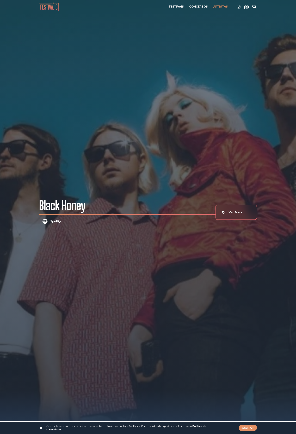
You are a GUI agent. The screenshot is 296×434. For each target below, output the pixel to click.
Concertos (198, 6)
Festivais (176, 6)
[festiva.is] (238, 7)
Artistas (220, 6)
